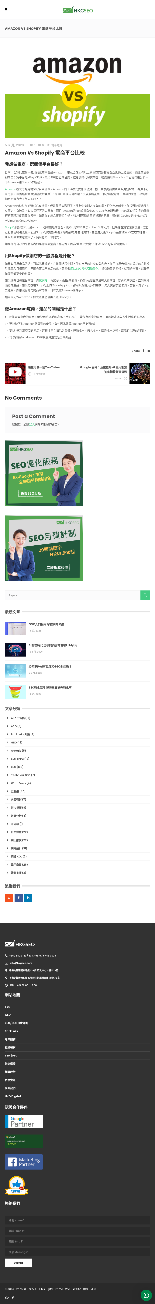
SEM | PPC (17, 759)
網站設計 (16, 848)
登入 (32, 424)
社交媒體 (16, 832)
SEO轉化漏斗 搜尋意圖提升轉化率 (50, 687)
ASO (14, 726)
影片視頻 (16, 808)
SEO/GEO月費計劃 (16, 1023)
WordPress (18, 783)
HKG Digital (13, 1096)
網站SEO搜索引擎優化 (84, 268)
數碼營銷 (10, 1047)
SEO (13, 767)
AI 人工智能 (18, 718)
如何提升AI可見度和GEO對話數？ (50, 666)
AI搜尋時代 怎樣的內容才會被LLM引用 (53, 645)
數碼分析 (16, 816)
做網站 (43, 280)
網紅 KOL (16, 856)
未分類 (15, 824)
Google (16, 751)
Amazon (10, 189)
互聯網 (15, 791)
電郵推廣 (16, 873)
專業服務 (10, 1039)
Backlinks (11, 1031)
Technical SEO (20, 775)
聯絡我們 (10, 1088)
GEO (14, 742)
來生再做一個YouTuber (44, 367)
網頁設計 (10, 1072)
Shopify (10, 227)
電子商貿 (56, 145)
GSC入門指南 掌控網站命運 (46, 624)
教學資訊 (10, 1080)
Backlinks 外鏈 (20, 734)
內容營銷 (16, 799)
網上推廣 (16, 840)
